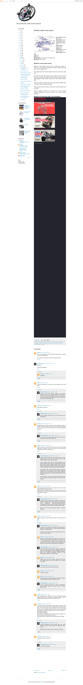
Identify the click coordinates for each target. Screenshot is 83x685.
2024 (21, 33)
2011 (21, 52)
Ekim (22, 61)
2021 (21, 35)
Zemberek (42, 344)
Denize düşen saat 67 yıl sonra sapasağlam (24, 87)
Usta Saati (21, 140)
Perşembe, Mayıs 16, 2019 (46, 603)
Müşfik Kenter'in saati (24, 92)
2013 (21, 48)
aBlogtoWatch (22, 155)
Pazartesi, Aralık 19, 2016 (49, 576)
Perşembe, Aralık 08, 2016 (53, 525)
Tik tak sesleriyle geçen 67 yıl (25, 81)
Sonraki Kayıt (36, 670)
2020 (21, 37)
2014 (21, 47)
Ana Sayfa (50, 670)
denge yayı (50, 341)
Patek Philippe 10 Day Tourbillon (24, 69)
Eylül (21, 63)
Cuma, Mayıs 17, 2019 (52, 644)
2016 (21, 43)
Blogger (41, 681)
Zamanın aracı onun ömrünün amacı (24, 77)
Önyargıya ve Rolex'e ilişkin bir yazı (28, 119)
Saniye (35, 344)
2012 (21, 50)
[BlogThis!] (45, 340)
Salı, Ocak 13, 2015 (44, 382)
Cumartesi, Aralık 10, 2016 (49, 570)
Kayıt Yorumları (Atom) (41, 672)
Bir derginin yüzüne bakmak (25, 153)
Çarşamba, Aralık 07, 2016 (46, 516)
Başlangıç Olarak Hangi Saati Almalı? (28, 132)
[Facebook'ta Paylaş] (47, 340)
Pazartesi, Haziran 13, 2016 (46, 423)
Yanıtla (38, 359)
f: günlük (21, 144)
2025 (21, 32)
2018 (21, 40)
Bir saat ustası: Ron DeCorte (25, 72)
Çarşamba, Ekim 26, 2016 (52, 391)
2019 (21, 38)
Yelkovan (38, 344)
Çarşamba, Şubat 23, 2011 (46, 352)
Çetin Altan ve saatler (24, 88)
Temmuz (22, 66)
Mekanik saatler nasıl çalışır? (25, 84)
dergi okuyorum (23, 152)
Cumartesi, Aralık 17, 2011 (49, 363)
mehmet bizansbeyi (40, 363)
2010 (21, 53)
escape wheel (55, 341)
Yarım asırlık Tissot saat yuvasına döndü (24, 94)
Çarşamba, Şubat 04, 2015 (46, 405)
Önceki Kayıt (63, 670)
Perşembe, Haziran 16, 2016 (46, 445)
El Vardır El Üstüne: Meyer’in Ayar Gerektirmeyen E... (25, 75)
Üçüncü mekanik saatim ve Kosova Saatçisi (25, 97)
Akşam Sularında (23, 148)
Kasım (22, 60)
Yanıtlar (39, 371)
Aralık (22, 58)
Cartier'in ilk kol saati (24, 70)
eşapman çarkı (60, 341)
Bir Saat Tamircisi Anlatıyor (25, 90)
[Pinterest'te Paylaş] (48, 340)
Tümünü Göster (29, 157)
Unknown (39, 382)
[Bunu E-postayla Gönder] (44, 340)
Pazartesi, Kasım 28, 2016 (52, 498)
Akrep (38, 341)
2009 (21, 55)
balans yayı (42, 341)
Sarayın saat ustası (23, 79)
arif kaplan (39, 603)
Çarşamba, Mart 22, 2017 (45, 594)
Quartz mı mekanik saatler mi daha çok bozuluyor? (27, 107)
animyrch (38, 352)
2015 (21, 45)
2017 (21, 42)
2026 (21, 30)
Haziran (22, 99)
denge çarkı (46, 341)
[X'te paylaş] (46, 340)
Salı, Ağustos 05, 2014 (48, 373)
